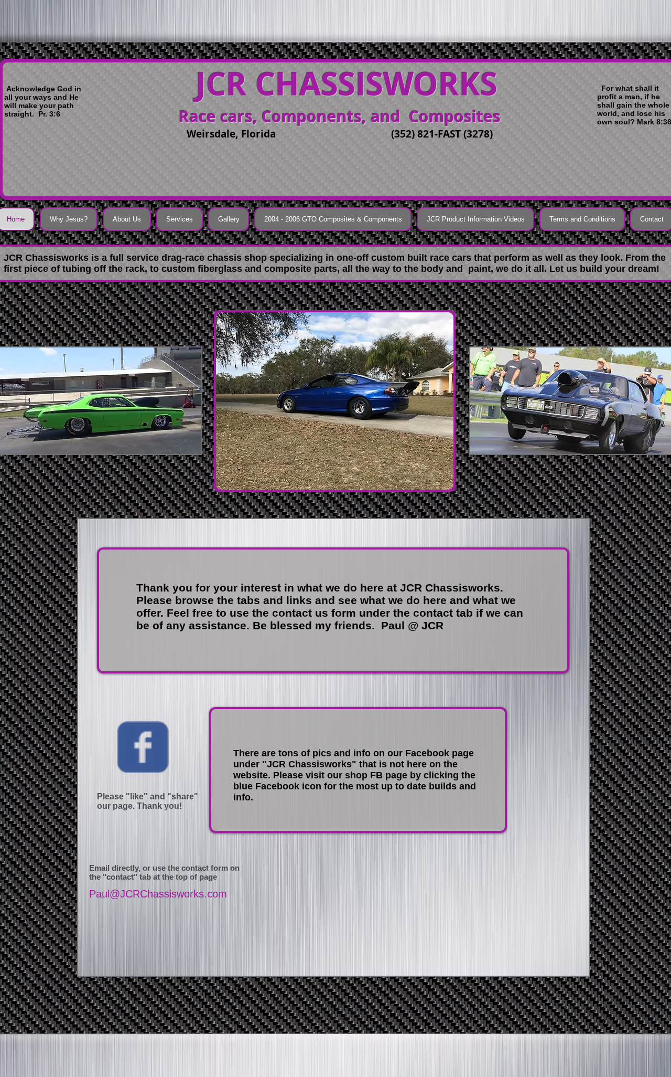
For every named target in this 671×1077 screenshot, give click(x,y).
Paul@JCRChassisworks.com (158, 894)
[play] (431, 480)
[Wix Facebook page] (143, 747)
